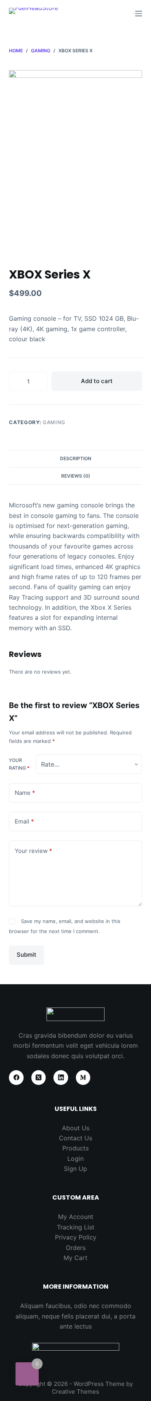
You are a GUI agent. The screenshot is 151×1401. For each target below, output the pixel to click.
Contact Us (75, 1138)
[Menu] (138, 13)
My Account (75, 1217)
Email (24, 821)
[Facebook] (16, 1077)
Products (75, 1148)
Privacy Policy (75, 1237)
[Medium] (83, 1077)
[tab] (75, 458)
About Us (75, 1128)
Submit (26, 954)
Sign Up (75, 1168)
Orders (76, 1247)
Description (75, 458)
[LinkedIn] (60, 1077)
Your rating (19, 764)
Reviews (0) (75, 476)
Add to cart (97, 381)
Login (75, 1158)
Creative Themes (75, 1391)
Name (25, 792)
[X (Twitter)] (38, 1077)
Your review (33, 850)
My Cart (75, 1258)
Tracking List (75, 1227)
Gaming (54, 422)
